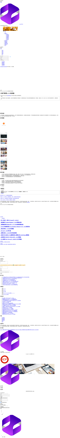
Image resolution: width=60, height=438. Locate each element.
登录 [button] (1, 1)
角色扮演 (12, 329)
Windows (7, 39)
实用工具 (7, 38)
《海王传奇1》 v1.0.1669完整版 (7, 228)
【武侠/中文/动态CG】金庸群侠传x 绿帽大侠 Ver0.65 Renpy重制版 (14, 235)
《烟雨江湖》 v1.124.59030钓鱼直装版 (8, 232)
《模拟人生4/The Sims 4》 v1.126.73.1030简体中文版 (9, 282)
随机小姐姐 (6, 43)
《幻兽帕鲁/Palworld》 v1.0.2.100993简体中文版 (9, 280)
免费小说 (1, 329)
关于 (5, 45)
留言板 (6, 44)
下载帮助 (3, 317)
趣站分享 (6, 41)
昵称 (1, 270)
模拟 (8, 329)
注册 (1, 2)
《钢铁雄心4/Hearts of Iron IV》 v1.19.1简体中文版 (9, 278)
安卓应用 (7, 35)
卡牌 (35, 329)
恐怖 (37, 329)
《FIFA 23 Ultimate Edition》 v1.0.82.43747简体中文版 (10, 284)
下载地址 (2, 193)
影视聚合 (20, 329)
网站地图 (3, 320)
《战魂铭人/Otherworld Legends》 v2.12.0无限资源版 (9, 310)
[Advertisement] (30, 72)
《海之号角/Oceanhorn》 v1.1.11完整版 (7, 308)
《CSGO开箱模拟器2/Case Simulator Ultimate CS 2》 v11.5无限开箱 (15, 226)
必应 (2, 52)
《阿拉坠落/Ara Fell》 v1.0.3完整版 (7, 307)
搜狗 (2, 53)
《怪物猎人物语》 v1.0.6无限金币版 (7, 312)
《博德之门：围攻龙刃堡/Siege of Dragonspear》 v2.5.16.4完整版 (11, 306)
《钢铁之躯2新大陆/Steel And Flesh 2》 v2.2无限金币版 (9, 311)
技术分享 (6, 40)
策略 (28, 329)
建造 (14, 329)
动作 (30, 329)
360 (2, 54)
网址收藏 (3, 318)
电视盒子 (3, 63)
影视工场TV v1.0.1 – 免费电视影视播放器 (6, 195)
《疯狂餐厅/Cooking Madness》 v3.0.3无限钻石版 (11, 222)
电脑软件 (7, 34)
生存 (18, 329)
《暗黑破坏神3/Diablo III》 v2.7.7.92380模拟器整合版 (11, 224)
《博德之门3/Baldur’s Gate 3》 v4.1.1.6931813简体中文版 (10, 281)
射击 (33, 329)
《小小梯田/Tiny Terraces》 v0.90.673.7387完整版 (11, 239)
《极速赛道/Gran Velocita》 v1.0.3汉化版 (7, 313)
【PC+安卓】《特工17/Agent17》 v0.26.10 (9, 220)
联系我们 (28, 202)
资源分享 (6, 33)
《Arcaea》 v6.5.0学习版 (5, 230)
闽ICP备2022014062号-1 (12, 363)
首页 (1, 66)
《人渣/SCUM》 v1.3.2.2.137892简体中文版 (8, 279)
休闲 (5, 329)
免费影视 (3, 64)
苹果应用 (7, 36)
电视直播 (26, 329)
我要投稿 (3, 319)
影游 (10, 329)
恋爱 (36, 329)
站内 (2, 50)
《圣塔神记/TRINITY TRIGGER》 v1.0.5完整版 (10, 237)
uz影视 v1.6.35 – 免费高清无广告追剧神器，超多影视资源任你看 (9, 198)
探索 (32, 329)
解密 (7, 329)
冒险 (3, 329)
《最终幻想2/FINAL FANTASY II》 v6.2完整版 (8, 314)
